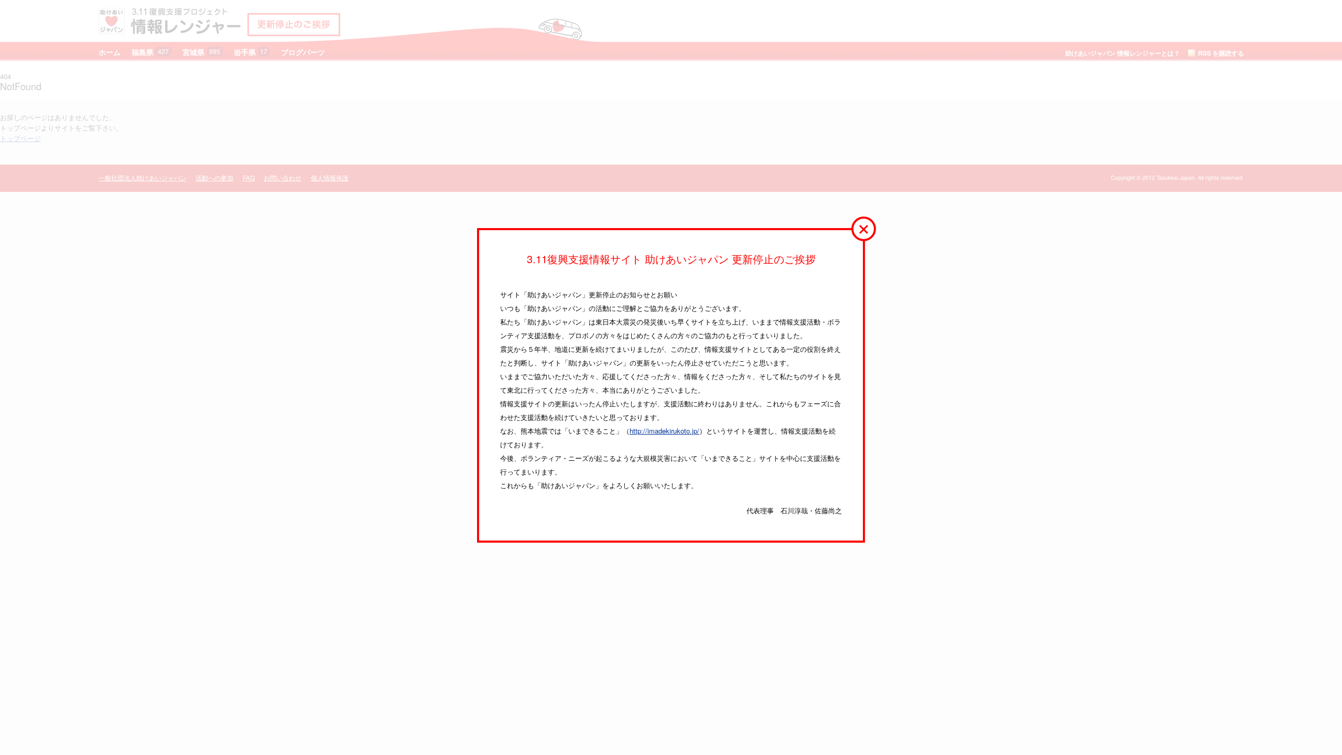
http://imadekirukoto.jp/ (664, 431)
